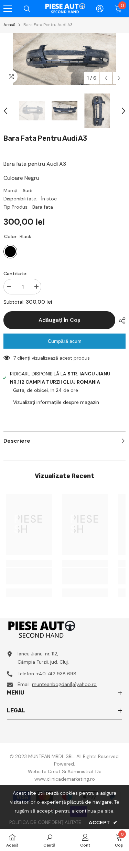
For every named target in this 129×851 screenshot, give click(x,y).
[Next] (119, 78)
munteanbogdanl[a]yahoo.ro (64, 684)
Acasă (9, 24)
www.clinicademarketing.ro (64, 779)
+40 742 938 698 (56, 674)
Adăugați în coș (59, 320)
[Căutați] (27, 9)
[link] (29, 576)
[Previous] (106, 78)
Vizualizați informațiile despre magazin (56, 402)
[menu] (7, 8)
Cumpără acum (65, 341)
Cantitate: (15, 273)
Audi (27, 190)
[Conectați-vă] (99, 8)
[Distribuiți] (120, 321)
